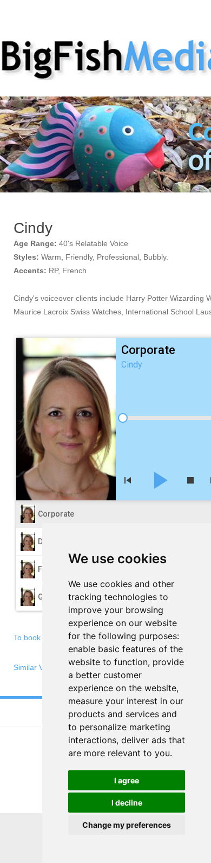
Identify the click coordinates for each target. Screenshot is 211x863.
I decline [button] (126, 802)
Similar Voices (37, 667)
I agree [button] (126, 780)
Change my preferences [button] (126, 824)
